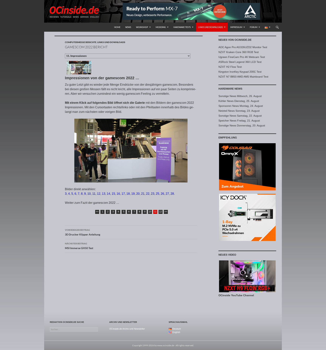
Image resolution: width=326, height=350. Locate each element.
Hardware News (230, 88)
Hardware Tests (182, 27)
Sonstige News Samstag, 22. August (240, 115)
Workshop (142, 27)
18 (128, 193)
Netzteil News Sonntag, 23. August (239, 110)
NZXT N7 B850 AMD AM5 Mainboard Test (243, 76)
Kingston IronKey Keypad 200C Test (239, 71)
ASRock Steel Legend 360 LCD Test (239, 61)
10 (89, 193)
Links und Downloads (210, 27)
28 (172, 193)
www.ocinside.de (165, 345)
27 (167, 193)
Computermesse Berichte (80, 42)
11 (93, 193)
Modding (161, 27)
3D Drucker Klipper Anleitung (82, 232)
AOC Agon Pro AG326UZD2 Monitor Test (242, 47)
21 (143, 193)
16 (118, 193)
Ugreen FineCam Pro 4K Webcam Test (241, 56)
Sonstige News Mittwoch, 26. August (240, 96)
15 (113, 193)
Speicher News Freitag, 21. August (239, 120)
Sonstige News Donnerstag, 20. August (241, 125)
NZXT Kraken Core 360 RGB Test (238, 52)
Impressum (236, 27)
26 (162, 193)
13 (103, 193)
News (128, 27)
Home (117, 27)
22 (147, 193)
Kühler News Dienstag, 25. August (238, 100)
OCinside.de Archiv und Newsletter (127, 329)
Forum (253, 27)
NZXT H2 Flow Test (230, 66)
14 (108, 193)
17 (123, 193)
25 (157, 193)
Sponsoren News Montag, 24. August (240, 105)
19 (133, 193)
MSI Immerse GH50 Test (79, 246)
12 (98, 193)
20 (138, 193)
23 (152, 193)
